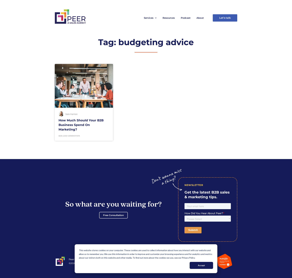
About (200, 17)
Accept (201, 265)
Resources (169, 17)
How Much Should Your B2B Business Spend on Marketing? (81, 124)
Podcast (185, 17)
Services (148, 17)
